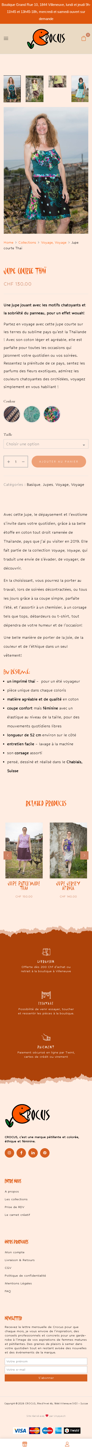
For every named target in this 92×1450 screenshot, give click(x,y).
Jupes (48, 484)
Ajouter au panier (59, 461)
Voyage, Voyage (54, 242)
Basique (33, 484)
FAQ (8, 1291)
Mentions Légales (18, 1283)
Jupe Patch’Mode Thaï (24, 886)
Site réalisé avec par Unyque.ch (46, 1416)
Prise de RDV (14, 1207)
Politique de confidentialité (25, 1275)
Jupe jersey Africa (68, 886)
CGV (8, 1268)
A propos (12, 1191)
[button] (83, 38)
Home (8, 242)
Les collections (16, 1199)
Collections (27, 242)
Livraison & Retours (20, 1260)
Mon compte (15, 1252)
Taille (8, 434)
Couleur (9, 401)
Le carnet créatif (17, 1215)
